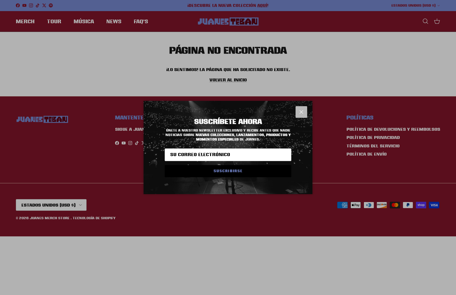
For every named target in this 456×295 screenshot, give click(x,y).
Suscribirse (227, 171)
